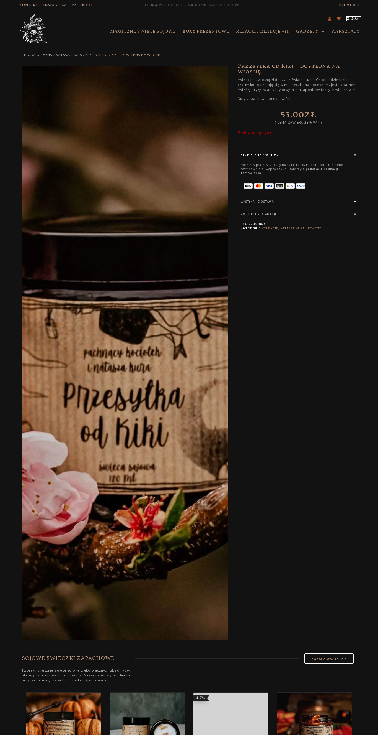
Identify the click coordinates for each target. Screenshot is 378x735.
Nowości (314, 228)
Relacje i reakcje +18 (262, 32)
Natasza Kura (69, 54)
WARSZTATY (345, 32)
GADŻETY (307, 32)
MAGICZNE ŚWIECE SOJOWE (143, 32)
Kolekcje (270, 228)
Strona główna (37, 54)
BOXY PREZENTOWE (206, 32)
